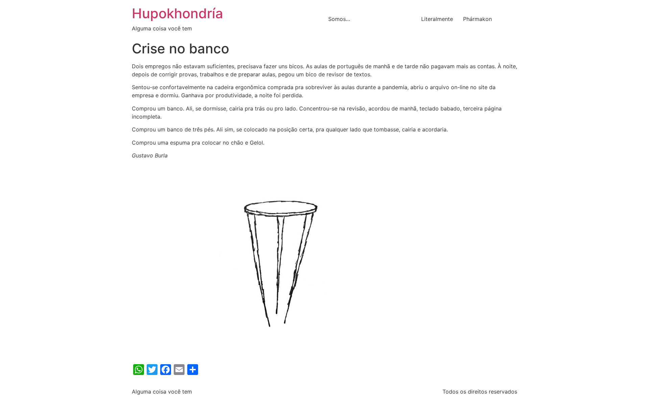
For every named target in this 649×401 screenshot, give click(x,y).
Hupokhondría (177, 13)
